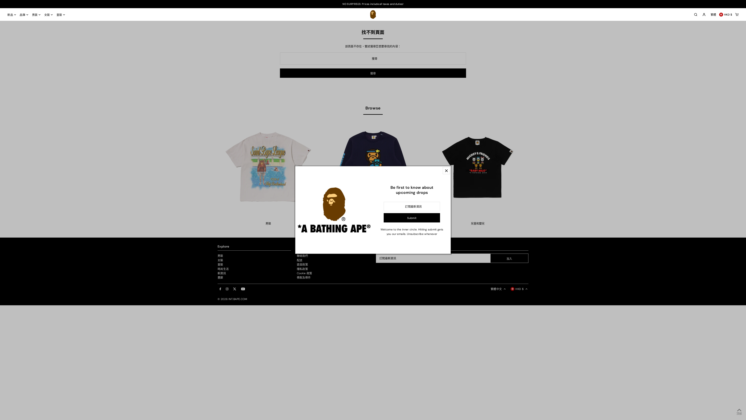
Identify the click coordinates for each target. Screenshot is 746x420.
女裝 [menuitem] (47, 15)
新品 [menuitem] (10, 15)
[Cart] (737, 14)
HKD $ (728, 14)
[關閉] (446, 170)
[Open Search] (695, 14)
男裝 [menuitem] (35, 15)
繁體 (713, 14)
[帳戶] (704, 15)
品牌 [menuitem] (22, 15)
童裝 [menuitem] (59, 15)
